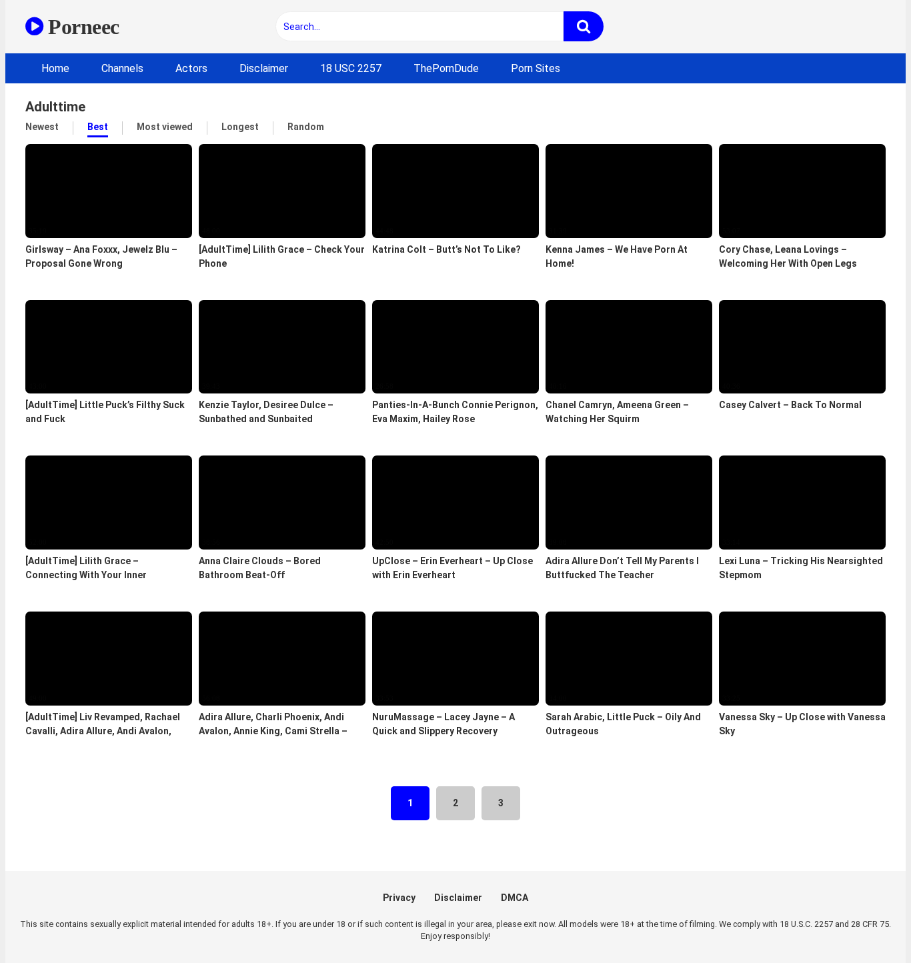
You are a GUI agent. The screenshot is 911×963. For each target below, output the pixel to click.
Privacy (399, 897)
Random (305, 126)
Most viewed (165, 126)
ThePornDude (446, 68)
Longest (240, 126)
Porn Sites (535, 68)
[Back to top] (866, 922)
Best (97, 126)
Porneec (81, 27)
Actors (191, 68)
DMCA (514, 897)
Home (55, 68)
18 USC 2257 (350, 68)
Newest (42, 126)
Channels (122, 68)
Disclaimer (263, 68)
